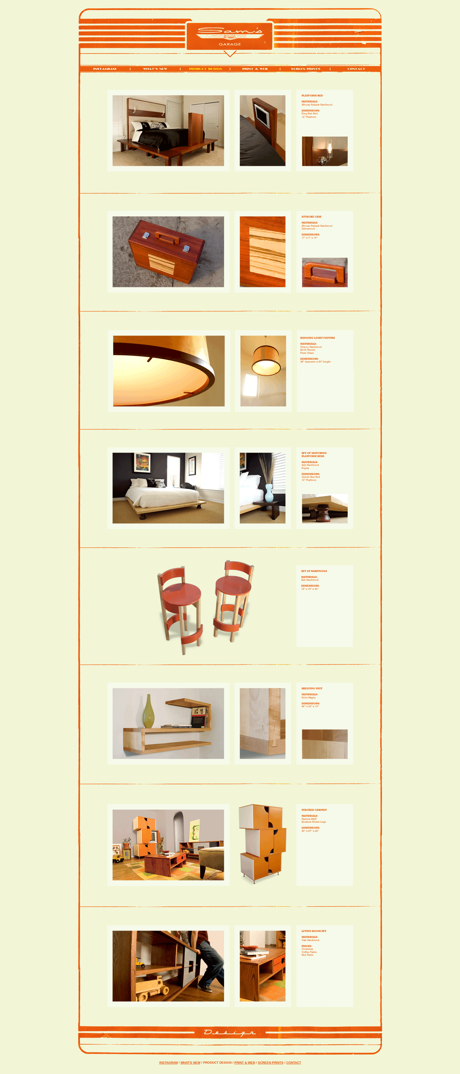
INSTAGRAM (168, 1062)
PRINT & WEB (244, 1062)
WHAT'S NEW (190, 1062)
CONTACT (293, 1062)
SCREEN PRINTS (271, 1062)
